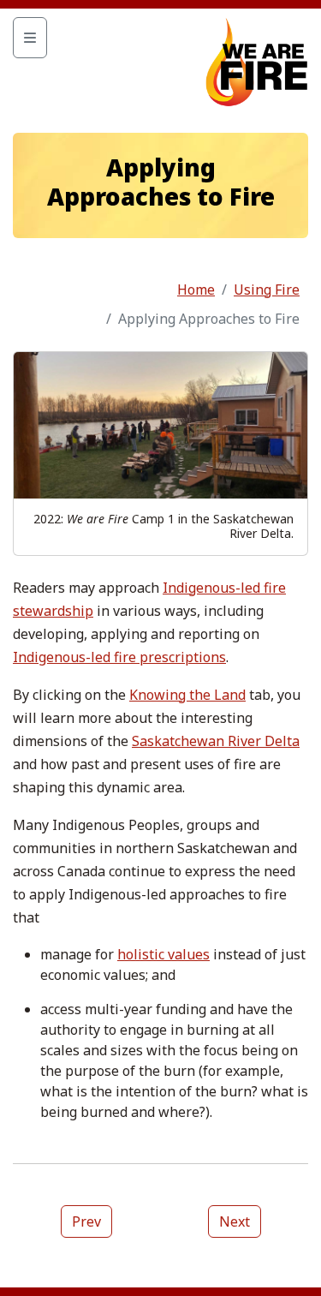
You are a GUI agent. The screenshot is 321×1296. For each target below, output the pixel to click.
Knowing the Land (187, 694)
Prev (86, 1221)
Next (234, 1221)
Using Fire (267, 289)
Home (196, 289)
